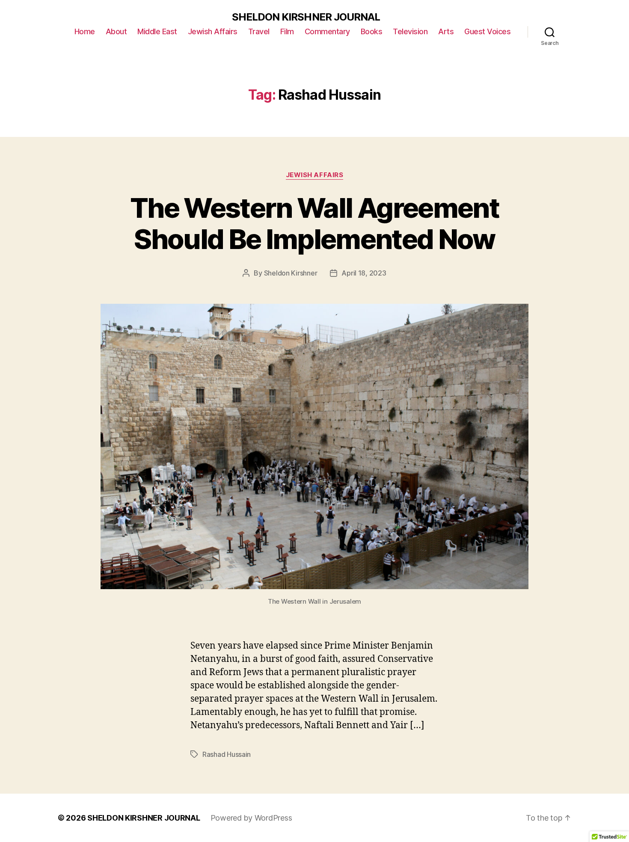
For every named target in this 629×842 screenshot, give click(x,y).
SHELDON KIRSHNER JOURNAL (306, 17)
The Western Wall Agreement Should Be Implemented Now (314, 223)
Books (372, 31)
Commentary (327, 31)
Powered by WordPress (251, 817)
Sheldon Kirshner (290, 273)
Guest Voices (487, 31)
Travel (259, 31)
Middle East (157, 31)
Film (287, 31)
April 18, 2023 (363, 273)
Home (84, 31)
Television (410, 31)
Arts (446, 31)
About (116, 31)
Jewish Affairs (212, 31)
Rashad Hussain (226, 754)
